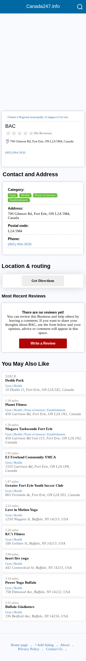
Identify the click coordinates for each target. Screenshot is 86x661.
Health (25, 195)
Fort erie (63, 117)
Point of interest (45, 195)
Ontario (12, 117)
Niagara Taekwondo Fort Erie (29, 429)
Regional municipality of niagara (37, 117)
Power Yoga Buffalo (20, 582)
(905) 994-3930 (15, 152)
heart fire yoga (17, 558)
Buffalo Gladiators (19, 607)
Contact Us (54, 649)
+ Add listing (44, 645)
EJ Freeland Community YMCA (30, 457)
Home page (19, 645)
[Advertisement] (43, 60)
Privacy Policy (28, 649)
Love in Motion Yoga (21, 510)
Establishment (19, 200)
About (65, 645)
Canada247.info (43, 6)
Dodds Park (14, 380)
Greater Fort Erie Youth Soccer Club (34, 485)
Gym (13, 195)
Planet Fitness (16, 404)
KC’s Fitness (15, 534)
